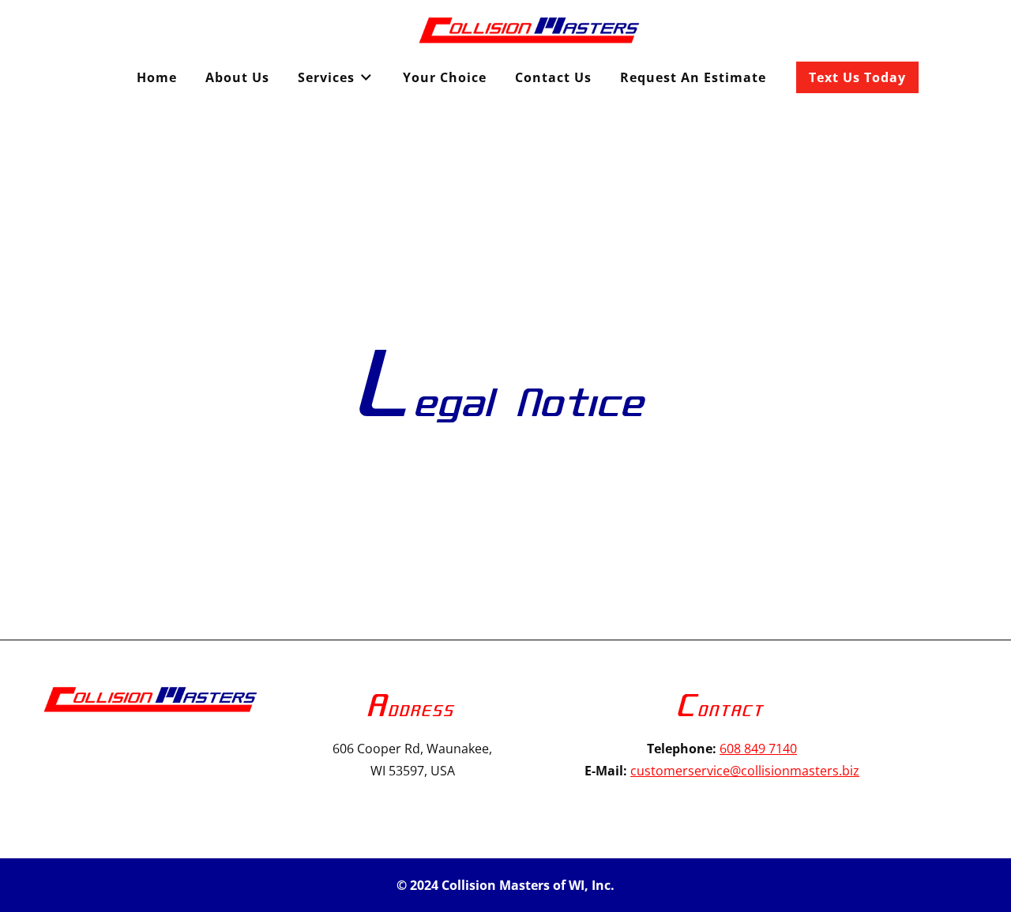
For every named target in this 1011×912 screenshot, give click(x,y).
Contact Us (553, 77)
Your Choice (445, 77)
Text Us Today (857, 77)
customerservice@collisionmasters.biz (744, 770)
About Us (237, 77)
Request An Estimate (693, 77)
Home (157, 77)
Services (326, 77)
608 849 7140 (758, 748)
